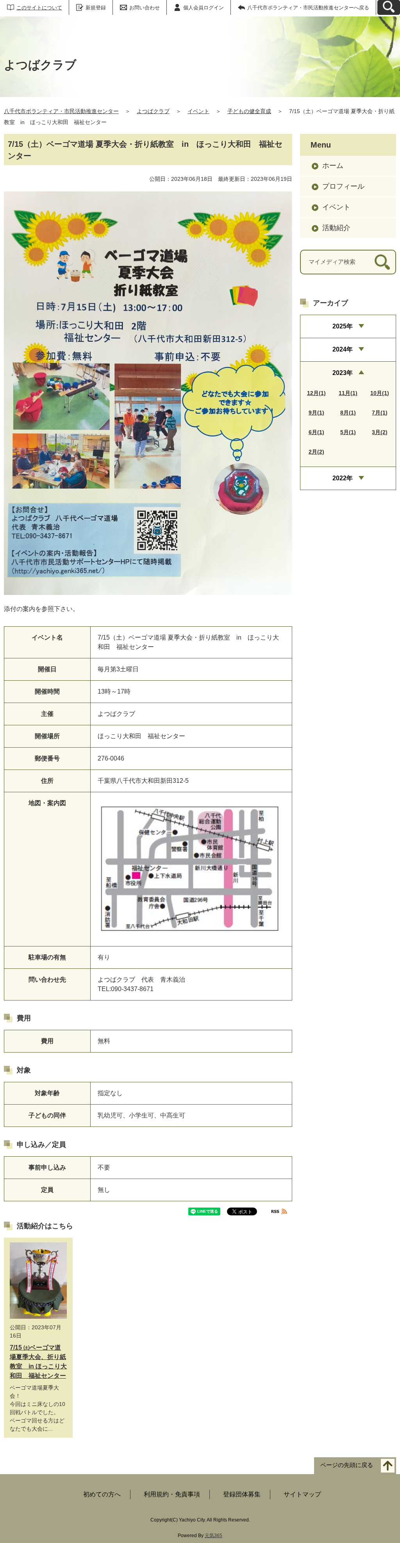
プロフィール (343, 186)
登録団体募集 (242, 1494)
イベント (198, 111)
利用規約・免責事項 (172, 1494)
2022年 (342, 478)
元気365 (213, 1535)
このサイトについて (39, 8)
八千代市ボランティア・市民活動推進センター (61, 111)
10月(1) (379, 393)
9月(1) (316, 412)
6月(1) (316, 432)
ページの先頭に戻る (346, 1465)
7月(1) (380, 412)
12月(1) (316, 393)
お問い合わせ (144, 8)
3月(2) (380, 432)
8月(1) (348, 412)
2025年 (342, 326)
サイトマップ (302, 1494)
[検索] (382, 262)
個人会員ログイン (203, 8)
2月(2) (316, 452)
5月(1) (348, 432)
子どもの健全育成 (249, 111)
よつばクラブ (153, 111)
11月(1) (348, 393)
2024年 (342, 349)
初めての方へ (102, 1494)
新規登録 (96, 8)
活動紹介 (336, 228)
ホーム (332, 165)
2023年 (342, 373)
